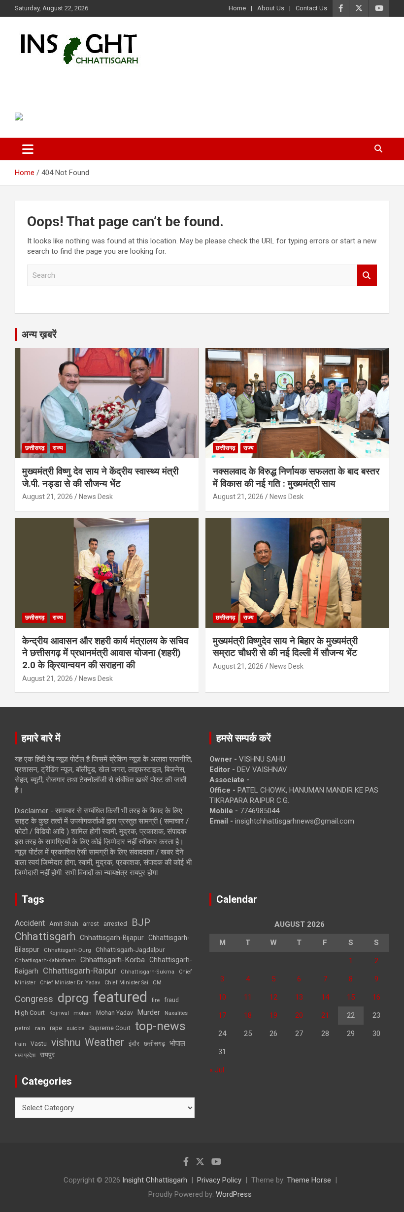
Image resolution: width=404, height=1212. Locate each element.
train (20, 1044)
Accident (30, 923)
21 (325, 1015)
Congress (34, 999)
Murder (148, 1012)
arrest (91, 923)
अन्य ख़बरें (39, 334)
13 (299, 997)
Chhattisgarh (45, 936)
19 (273, 1015)
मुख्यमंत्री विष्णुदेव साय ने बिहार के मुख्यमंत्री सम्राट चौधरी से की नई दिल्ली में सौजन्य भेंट (285, 647)
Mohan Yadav (114, 1012)
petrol (23, 1028)
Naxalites (176, 1012)
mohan (82, 1013)
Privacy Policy (219, 1180)
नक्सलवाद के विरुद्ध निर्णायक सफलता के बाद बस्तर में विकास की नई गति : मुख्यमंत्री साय (296, 477)
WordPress (234, 1194)
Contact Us (311, 8)
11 (248, 997)
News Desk (96, 497)
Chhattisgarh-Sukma (147, 972)
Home (237, 8)
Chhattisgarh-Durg (67, 949)
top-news (160, 1026)
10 (222, 997)
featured (120, 997)
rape (56, 1028)
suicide (76, 1028)
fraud (171, 1000)
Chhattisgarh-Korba (112, 959)
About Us (270, 8)
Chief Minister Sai (126, 982)
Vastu (39, 1043)
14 (325, 997)
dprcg (73, 998)
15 (351, 997)
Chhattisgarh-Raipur (79, 971)
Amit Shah (63, 923)
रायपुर (47, 1055)
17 (222, 1015)
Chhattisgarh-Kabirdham (45, 960)
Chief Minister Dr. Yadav (70, 982)
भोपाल (177, 1043)
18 (248, 1015)
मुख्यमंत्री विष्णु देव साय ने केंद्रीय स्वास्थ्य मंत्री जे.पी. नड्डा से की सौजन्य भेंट (100, 477)
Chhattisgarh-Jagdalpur (130, 949)
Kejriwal (59, 1013)
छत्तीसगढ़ (34, 447)
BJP (141, 922)
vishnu (65, 1042)
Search (367, 276)
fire (156, 1000)
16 (376, 997)
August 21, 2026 (47, 497)
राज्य (58, 447)
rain (40, 1028)
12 (273, 997)
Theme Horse (309, 1180)
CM (157, 982)
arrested (115, 923)
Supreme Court (110, 1028)
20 (299, 1015)
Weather (104, 1042)
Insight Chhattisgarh (104, 81)
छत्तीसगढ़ (154, 1043)
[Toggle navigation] (28, 149)
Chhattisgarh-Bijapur (112, 938)
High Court (30, 1012)
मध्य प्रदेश (25, 1055)
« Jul (216, 1069)
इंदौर (134, 1043)
